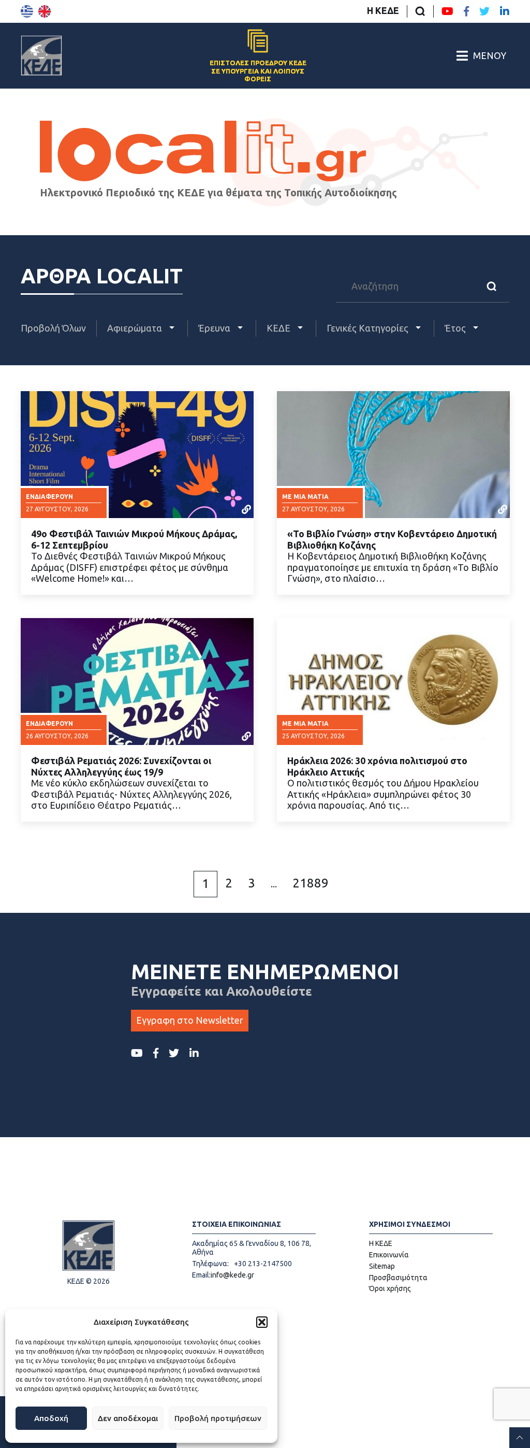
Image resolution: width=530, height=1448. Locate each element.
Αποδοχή (51, 1418)
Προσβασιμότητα (398, 1277)
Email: (201, 1275)
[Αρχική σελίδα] (41, 55)
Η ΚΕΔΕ (383, 10)
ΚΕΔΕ (279, 328)
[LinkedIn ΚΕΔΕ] (504, 11)
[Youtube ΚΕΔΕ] (447, 11)
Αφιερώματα (135, 328)
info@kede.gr (232, 1275)
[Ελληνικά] (27, 11)
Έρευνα (215, 328)
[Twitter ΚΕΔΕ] (484, 11)
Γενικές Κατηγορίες (368, 328)
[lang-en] (44, 11)
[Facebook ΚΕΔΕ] (466, 11)
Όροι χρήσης (390, 1288)
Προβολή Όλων (53, 328)
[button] (262, 1322)
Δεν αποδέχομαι (128, 1418)
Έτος (456, 328)
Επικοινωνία (389, 1255)
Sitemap (382, 1266)
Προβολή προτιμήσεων (217, 1418)
